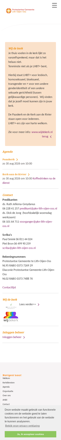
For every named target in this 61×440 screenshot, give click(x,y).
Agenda (6, 387)
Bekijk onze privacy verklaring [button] (22, 425)
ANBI (5, 400)
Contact (6, 404)
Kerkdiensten (8, 383)
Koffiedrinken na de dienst (28, 179)
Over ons (7, 395)
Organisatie (8, 391)
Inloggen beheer (11, 337)
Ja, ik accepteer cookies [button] (30, 434)
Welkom (6, 378)
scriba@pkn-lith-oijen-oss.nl (19, 248)
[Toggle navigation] (54, 5)
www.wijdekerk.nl (42, 132)
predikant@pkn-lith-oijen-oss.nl (38, 208)
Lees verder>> (19, 301)
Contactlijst (9, 287)
